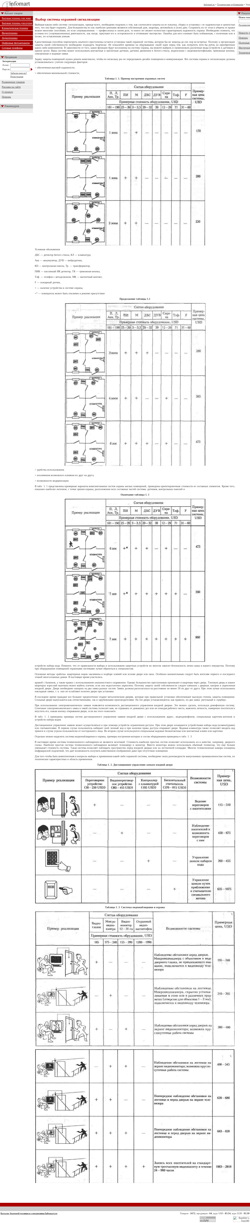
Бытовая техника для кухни (17, 23)
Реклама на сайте (11, 87)
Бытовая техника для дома (16, 18)
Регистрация (16, 76)
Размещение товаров (13, 82)
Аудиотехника (9, 38)
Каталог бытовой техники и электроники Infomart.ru (29, 1213)
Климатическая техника (15, 28)
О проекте (7, 92)
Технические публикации (230, 4)
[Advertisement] (135, 1194)
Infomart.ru (209, 4)
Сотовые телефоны (12, 48)
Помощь (6, 97)
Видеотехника (9, 33)
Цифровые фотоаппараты (16, 43)
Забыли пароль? (18, 73)
